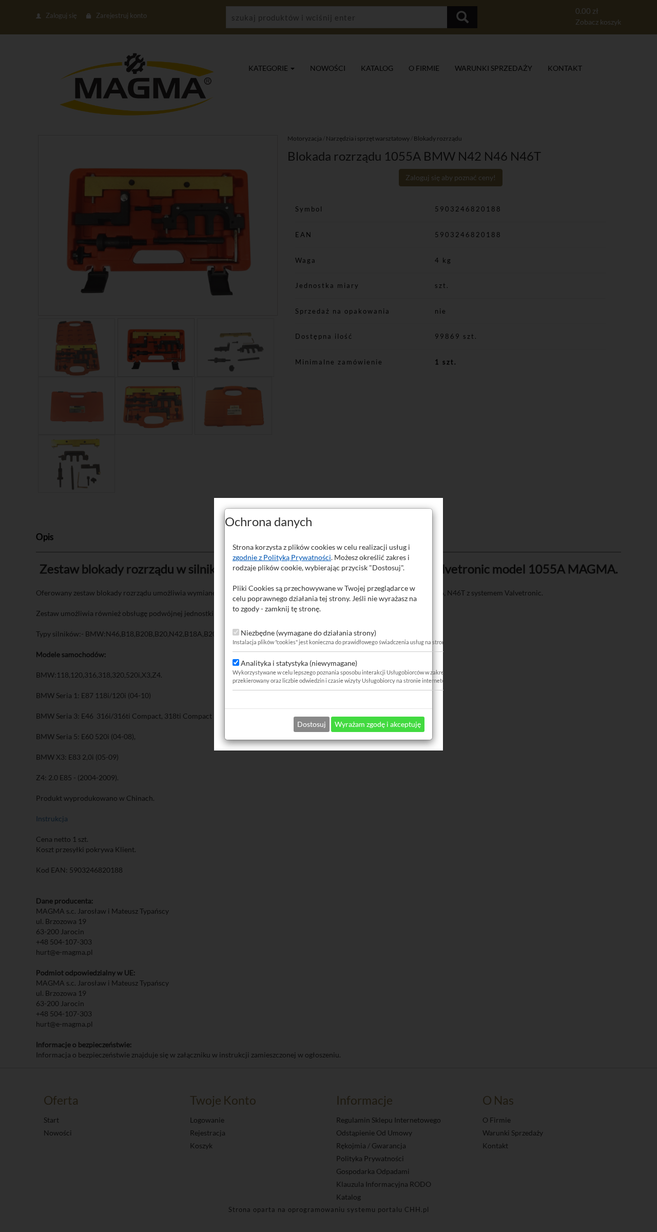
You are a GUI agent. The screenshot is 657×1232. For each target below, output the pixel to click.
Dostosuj (311, 724)
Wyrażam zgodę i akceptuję (378, 724)
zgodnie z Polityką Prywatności (282, 557)
